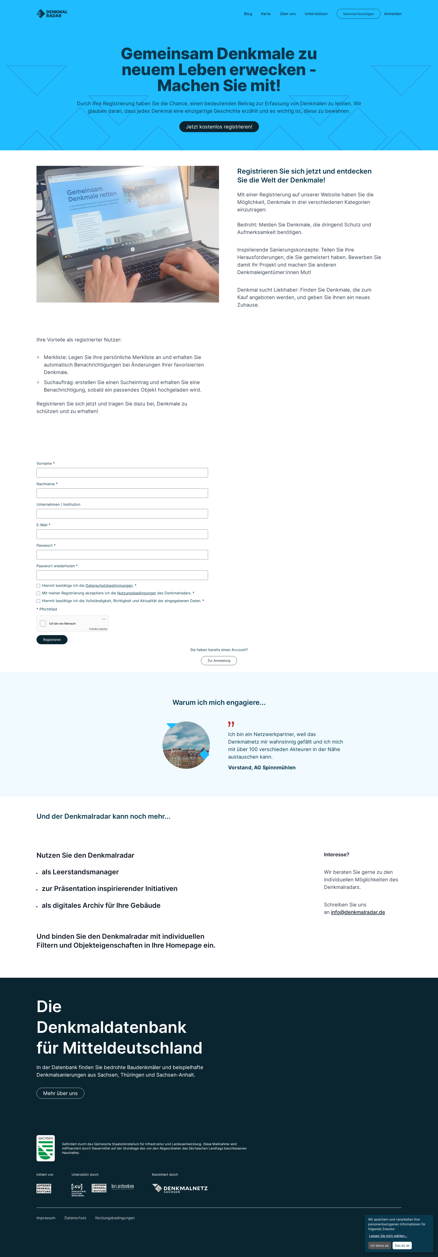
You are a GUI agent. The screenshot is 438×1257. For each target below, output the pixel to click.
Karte (266, 13)
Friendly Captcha (98, 628)
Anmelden (393, 13)
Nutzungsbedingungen (136, 593)
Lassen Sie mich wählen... (388, 1236)
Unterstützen (316, 13)
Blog (248, 13)
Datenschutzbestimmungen (109, 585)
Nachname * (47, 484)
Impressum (45, 1218)
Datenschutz (75, 1218)
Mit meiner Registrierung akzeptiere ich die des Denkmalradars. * (118, 593)
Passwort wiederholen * (57, 566)
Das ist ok (402, 1245)
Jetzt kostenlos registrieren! (219, 127)
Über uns (288, 13)
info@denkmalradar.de (358, 912)
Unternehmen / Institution (58, 504)
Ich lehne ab (379, 1245)
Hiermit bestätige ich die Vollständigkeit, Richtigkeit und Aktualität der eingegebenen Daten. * (123, 601)
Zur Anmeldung (219, 660)
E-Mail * (43, 525)
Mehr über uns (60, 1093)
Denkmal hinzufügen (358, 14)
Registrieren (52, 639)
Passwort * (46, 545)
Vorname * (45, 463)
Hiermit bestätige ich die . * (89, 585)
